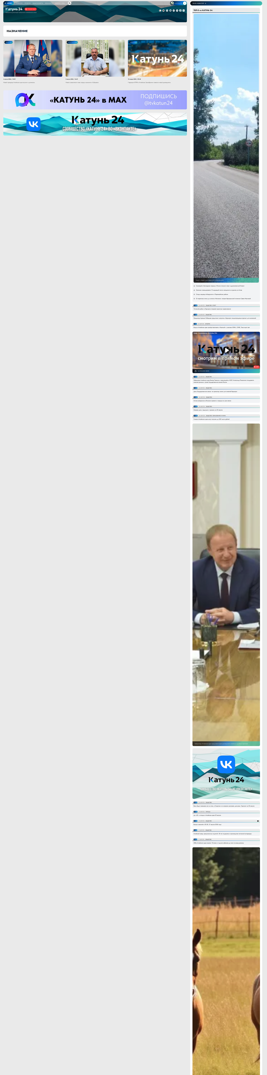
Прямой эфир (32, 9)
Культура (207, 324)
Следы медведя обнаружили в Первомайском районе (212, 294)
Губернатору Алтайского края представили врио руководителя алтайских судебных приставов (221, 744)
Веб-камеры (49, 3)
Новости (19, 3)
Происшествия (72, 42)
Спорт (214, 305)
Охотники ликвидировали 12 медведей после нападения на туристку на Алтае (219, 290)
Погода (208, 811)
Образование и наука (219, 415)
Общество (9, 42)
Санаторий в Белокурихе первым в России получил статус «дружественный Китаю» (220, 286)
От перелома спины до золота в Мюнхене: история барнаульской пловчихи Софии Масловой (223, 299)
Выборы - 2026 (60, 3)
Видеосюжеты (38, 3)
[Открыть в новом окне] (167, 10)
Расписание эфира (203, 371)
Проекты (28, 3)
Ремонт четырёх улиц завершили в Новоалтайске (210, 280)
